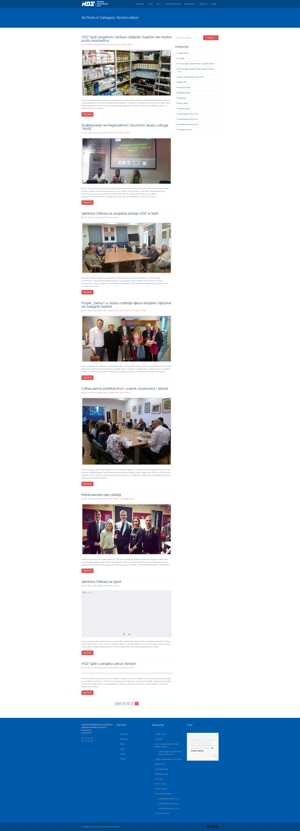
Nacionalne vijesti (184, 87)
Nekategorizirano (184, 93)
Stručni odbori (127, 45)
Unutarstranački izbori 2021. (188, 119)
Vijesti (150, 4)
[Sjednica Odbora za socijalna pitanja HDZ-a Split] (126, 248)
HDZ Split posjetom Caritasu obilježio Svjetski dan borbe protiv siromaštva (126, 39)
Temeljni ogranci (184, 109)
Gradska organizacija (172, 4)
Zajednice (203, 4)
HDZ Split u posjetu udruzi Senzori (108, 664)
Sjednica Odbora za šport (101, 582)
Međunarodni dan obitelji (101, 495)
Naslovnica (140, 4)
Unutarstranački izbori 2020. (188, 114)
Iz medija (181, 58)
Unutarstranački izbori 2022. (188, 124)
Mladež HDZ (182, 82)
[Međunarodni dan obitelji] (126, 529)
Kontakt (214, 4)
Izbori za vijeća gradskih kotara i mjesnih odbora (196, 64)
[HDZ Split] (95, 4)
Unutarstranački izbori (163, 794)
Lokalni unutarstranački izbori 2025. (191, 77)
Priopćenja (182, 98)
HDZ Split (87, 45)
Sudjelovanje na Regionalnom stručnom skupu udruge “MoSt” (124, 127)
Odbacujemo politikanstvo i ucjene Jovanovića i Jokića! (124, 388)
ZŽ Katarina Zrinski (139, 310)
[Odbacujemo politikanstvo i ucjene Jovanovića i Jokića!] (126, 431)
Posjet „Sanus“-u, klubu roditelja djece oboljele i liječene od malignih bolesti (126, 305)
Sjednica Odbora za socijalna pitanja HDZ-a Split (119, 213)
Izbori (158, 4)
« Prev (118, 703)
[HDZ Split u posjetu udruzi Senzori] (126, 673)
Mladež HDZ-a (189, 4)
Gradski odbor (115, 45)
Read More (87, 114)
